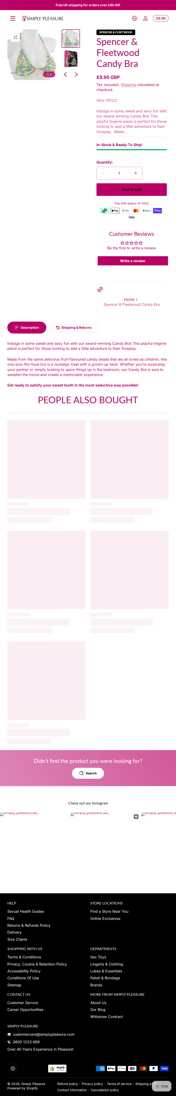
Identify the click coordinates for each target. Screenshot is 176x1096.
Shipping (128, 84)
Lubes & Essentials (106, 971)
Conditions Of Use (23, 978)
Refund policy (67, 1084)
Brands (96, 985)
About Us (98, 1002)
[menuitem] (46, 911)
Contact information (72, 1090)
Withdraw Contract (106, 1016)
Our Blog (97, 1009)
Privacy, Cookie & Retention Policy (37, 964)
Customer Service (22, 1002)
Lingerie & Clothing (106, 964)
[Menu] (12, 18)
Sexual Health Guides (25, 911)
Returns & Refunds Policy (28, 925)
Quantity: (104, 162)
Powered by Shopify (22, 1088)
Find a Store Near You (109, 911)
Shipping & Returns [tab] (76, 327)
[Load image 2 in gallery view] (71, 59)
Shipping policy (147, 1084)
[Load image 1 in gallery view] (71, 38)
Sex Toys (98, 957)
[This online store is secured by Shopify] (57, 1069)
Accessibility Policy (24, 971)
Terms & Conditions (24, 957)
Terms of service (119, 1084)
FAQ (10, 918)
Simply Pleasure (33, 1084)
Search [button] (91, 773)
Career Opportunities (25, 1009)
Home (129, 299)
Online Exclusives (105, 918)
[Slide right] (76, 74)
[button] (134, 18)
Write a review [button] (132, 261)
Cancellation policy (105, 1090)
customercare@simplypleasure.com (43, 1034)
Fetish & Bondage (105, 978)
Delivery (14, 932)
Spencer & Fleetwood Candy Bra (132, 304)
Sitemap (14, 985)
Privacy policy (92, 1084)
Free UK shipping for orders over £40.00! (88, 5)
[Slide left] (65, 74)
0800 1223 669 (26, 1042)
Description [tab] (30, 327)
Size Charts (17, 939)
